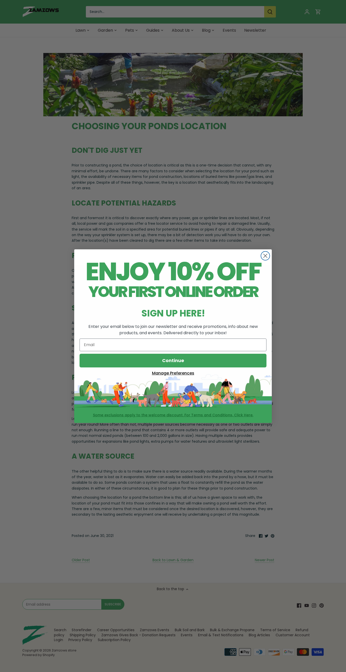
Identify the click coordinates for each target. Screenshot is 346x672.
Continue (173, 360)
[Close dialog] (265, 255)
